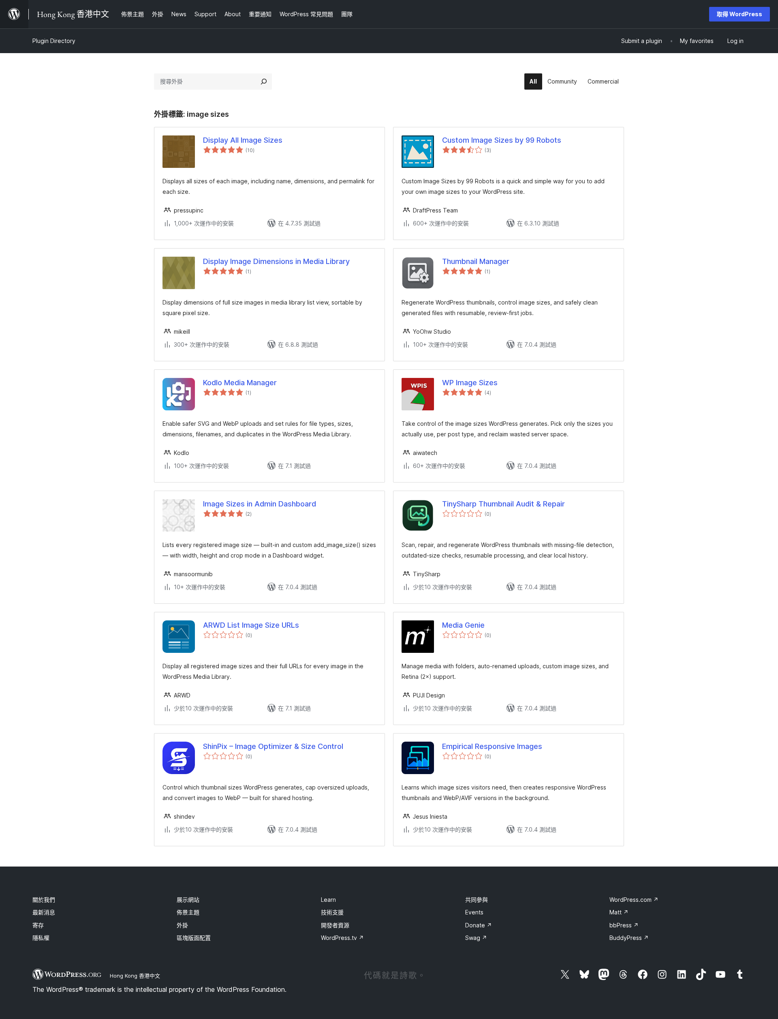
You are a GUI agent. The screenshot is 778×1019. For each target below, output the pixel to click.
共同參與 (476, 899)
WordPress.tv (342, 937)
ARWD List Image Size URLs (251, 625)
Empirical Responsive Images (492, 746)
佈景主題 (188, 912)
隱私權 (40, 937)
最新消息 (43, 912)
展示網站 (188, 899)
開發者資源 (335, 925)
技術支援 (332, 912)
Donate (478, 925)
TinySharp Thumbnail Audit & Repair (503, 504)
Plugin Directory (53, 40)
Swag (476, 937)
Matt (618, 912)
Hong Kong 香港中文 (135, 975)
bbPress (624, 925)
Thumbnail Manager (475, 261)
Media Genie (463, 625)
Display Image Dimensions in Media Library (276, 261)
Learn (328, 899)
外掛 (182, 925)
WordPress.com (633, 899)
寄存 (38, 925)
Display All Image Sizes (242, 140)
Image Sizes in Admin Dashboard (259, 504)
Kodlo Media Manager (240, 382)
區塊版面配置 (194, 937)
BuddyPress (629, 937)
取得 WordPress (739, 14)
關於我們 (43, 899)
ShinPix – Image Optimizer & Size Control (273, 746)
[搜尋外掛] (264, 81)
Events (474, 912)
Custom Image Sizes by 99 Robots (501, 140)
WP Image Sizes (470, 382)
